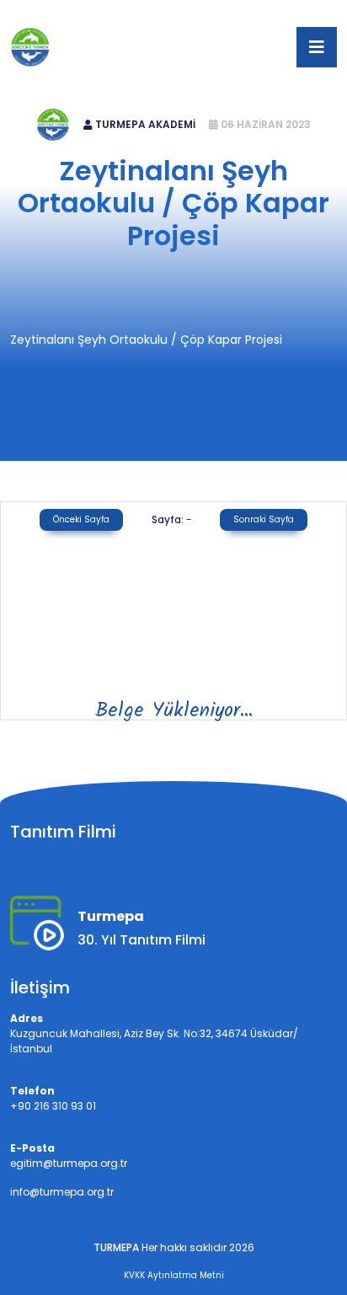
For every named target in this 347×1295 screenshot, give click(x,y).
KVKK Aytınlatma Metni (174, 1275)
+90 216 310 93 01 (109, 14)
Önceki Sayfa (81, 519)
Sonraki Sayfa (263, 519)
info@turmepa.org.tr (62, 1192)
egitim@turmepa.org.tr (237, 14)
